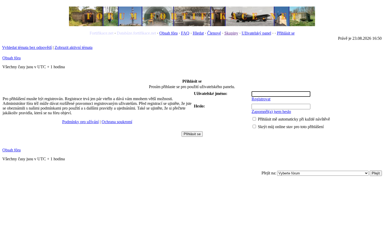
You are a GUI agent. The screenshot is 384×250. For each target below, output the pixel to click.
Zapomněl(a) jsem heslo (271, 111)
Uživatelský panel (256, 33)
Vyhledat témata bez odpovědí (27, 47)
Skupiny (231, 33)
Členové (214, 33)
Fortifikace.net (101, 33)
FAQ (185, 33)
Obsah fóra (168, 33)
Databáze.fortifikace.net (136, 33)
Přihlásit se (286, 33)
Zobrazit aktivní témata (73, 47)
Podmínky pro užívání (80, 122)
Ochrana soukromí (117, 122)
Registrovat (261, 99)
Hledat (198, 33)
